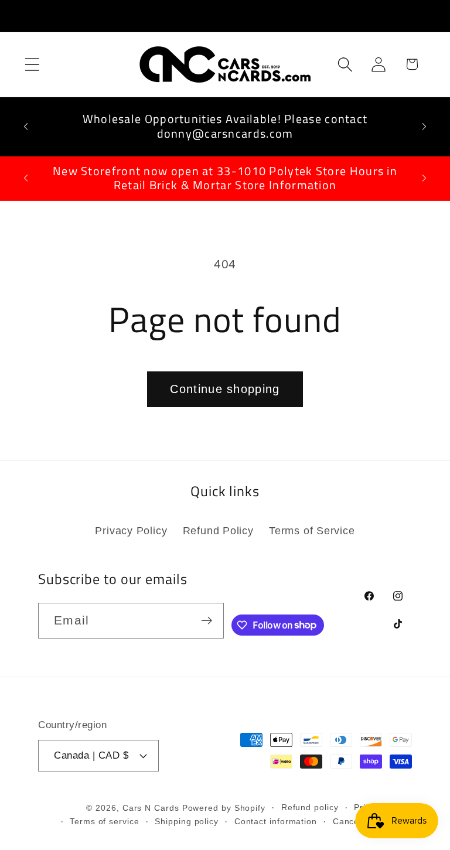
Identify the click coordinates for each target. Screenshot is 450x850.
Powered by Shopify (223, 808)
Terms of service (104, 821)
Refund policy (310, 807)
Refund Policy (218, 531)
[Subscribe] (206, 621)
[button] (32, 64)
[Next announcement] (424, 126)
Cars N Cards (150, 808)
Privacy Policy (131, 531)
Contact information (275, 821)
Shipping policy (187, 821)
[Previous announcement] (26, 126)
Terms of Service (311, 531)
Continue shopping (224, 389)
